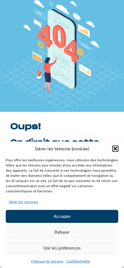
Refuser (62, 232)
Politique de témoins (47, 261)
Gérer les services (23, 202)
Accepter (62, 216)
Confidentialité (78, 261)
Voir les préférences (62, 248)
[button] (115, 149)
